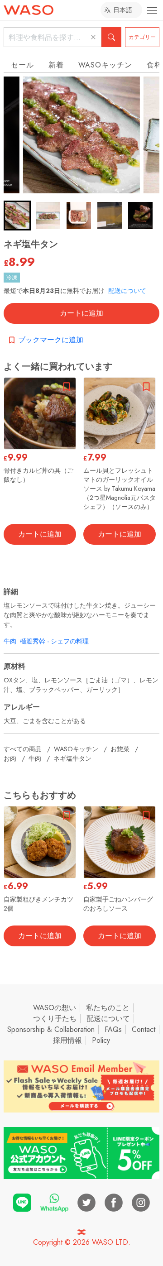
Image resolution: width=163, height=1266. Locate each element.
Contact (143, 1029)
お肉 (10, 758)
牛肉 (10, 641)
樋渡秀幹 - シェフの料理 (54, 641)
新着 (56, 65)
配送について (127, 290)
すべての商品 (23, 748)
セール (22, 65)
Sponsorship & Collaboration (51, 1029)
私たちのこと (107, 1007)
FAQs (113, 1029)
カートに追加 (81, 313)
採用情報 (67, 1040)
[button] (17, 215)
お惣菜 (119, 748)
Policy (101, 1040)
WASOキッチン (105, 65)
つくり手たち (55, 1018)
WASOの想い (54, 1007)
